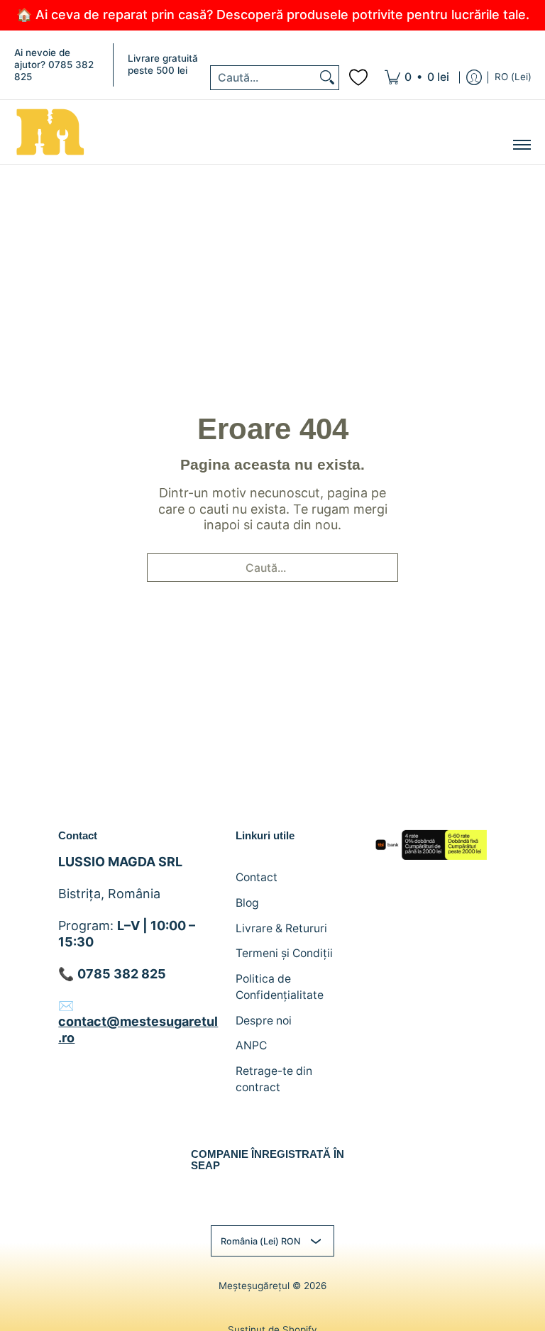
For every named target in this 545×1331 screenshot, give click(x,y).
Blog (247, 903)
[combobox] (263, 77)
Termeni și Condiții (284, 953)
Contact (256, 877)
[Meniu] (521, 145)
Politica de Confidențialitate (280, 987)
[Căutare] (327, 77)
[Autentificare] (474, 78)
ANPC (251, 1045)
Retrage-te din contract (274, 1079)
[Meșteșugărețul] (49, 132)
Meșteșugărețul (254, 1285)
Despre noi (264, 1020)
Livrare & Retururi (281, 928)
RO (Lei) (513, 76)
